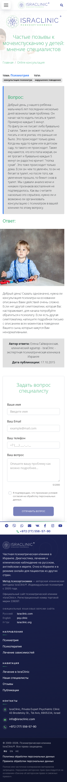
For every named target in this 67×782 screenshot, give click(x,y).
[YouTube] (60, 525)
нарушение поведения (48, 79)
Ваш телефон (16, 438)
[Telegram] (6, 525)
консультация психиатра (18, 79)
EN (11, 751)
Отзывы (8, 684)
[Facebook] (45, 525)
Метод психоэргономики (17, 581)
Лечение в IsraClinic (16, 671)
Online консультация (30, 62)
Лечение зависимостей (18, 652)
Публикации (11, 690)
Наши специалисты (15, 678)
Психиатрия (20, 75)
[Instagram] (52, 525)
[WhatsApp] (22, 525)
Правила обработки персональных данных (28, 761)
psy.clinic (22, 617)
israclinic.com (25, 613)
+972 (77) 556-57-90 (22, 726)
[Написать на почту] (29, 525)
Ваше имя (14, 405)
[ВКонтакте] (37, 525)
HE (17, 751)
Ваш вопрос (15, 455)
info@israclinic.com (22, 719)
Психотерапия (12, 646)
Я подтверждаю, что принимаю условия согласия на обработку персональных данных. (35, 496)
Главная (8, 62)
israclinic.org (24, 622)
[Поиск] (62, 5)
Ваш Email (14, 421)
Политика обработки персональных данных (28, 756)
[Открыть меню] (6, 5)
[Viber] (14, 525)
